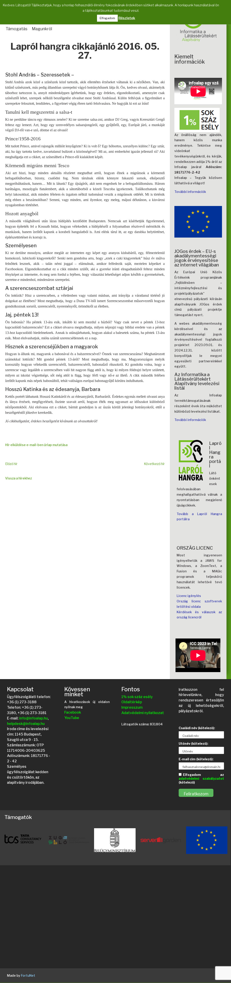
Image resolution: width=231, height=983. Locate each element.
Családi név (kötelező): (197, 728)
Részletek (126, 18)
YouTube (71, 718)
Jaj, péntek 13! (22, 315)
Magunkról (42, 28)
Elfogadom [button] (107, 18)
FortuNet (28, 975)
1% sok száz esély (137, 697)
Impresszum (132, 707)
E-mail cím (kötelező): (196, 759)
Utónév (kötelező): (193, 743)
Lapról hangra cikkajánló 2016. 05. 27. (84, 51)
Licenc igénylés (189, 596)
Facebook (72, 712)
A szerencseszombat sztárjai (39, 288)
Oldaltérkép (131, 702)
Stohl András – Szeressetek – (39, 75)
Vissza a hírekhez (18, 478)
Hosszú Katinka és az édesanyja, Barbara (52, 389)
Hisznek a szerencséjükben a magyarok (51, 346)
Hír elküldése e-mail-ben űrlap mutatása (36, 445)
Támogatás (16, 28)
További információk (190, 192)
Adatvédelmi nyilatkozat (142, 713)
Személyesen (21, 245)
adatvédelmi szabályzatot (201, 778)
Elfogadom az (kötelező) (201, 778)
